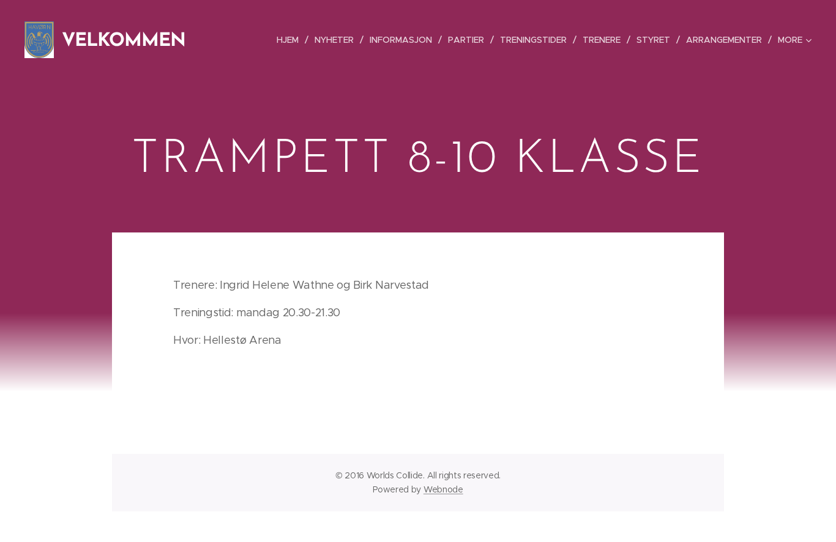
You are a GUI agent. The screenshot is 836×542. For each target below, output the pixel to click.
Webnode (443, 489)
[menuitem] (291, 39)
